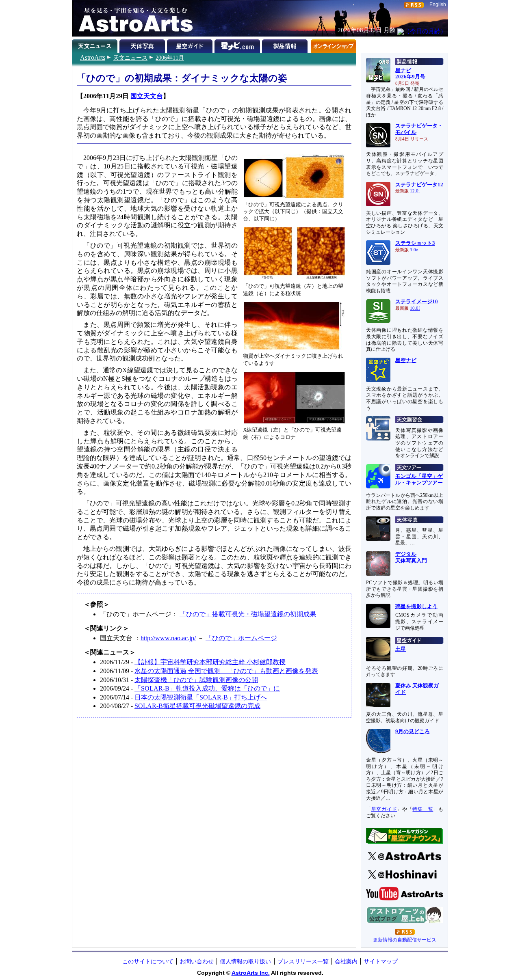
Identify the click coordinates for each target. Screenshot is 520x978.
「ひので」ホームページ (241, 638)
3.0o (414, 250)
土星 (400, 649)
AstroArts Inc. (251, 972)
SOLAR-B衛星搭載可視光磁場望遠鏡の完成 (197, 705)
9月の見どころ (412, 731)
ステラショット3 (415, 243)
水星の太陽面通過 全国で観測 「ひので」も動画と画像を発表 (226, 670)
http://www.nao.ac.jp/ (168, 638)
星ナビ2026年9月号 (410, 74)
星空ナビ (405, 360)
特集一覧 (422, 809)
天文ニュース (130, 57)
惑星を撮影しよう (416, 606)
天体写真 (143, 45)
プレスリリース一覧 (303, 961)
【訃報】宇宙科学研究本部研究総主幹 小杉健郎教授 (210, 661)
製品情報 (286, 45)
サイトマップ (381, 961)
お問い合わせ (197, 961)
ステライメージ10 (416, 301)
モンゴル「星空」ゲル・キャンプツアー (419, 479)
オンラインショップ (333, 45)
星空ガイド (190, 45)
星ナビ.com (238, 45)
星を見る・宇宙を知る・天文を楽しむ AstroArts (133, 18)
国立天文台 (146, 96)
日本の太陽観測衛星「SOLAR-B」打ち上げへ (200, 697)
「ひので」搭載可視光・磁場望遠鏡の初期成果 (248, 614)
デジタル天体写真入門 (411, 557)
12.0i (415, 191)
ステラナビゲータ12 (419, 185)
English (437, 4)
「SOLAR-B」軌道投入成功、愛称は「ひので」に (207, 688)
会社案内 (346, 961)
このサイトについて (147, 961)
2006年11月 (170, 57)
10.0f (415, 308)
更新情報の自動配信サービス (404, 940)
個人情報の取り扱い (245, 961)
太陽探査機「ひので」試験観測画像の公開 (196, 679)
